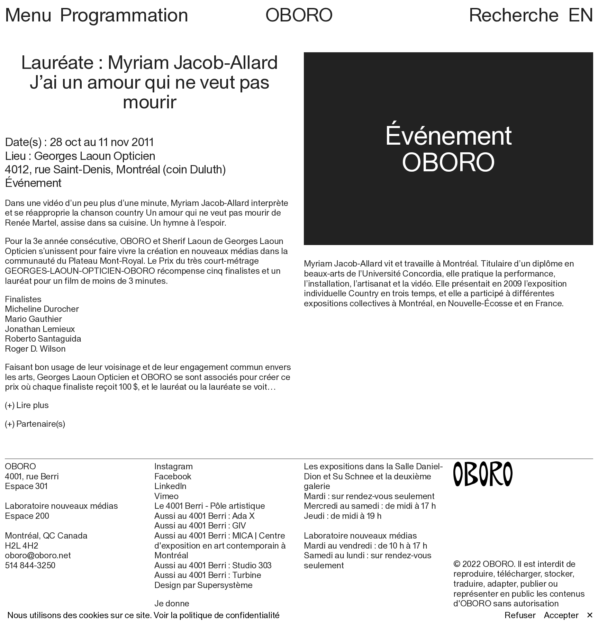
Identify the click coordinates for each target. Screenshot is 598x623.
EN (580, 14)
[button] (149, 424)
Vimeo (166, 496)
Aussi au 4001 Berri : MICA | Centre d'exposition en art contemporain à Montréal (220, 545)
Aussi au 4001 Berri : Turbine (207, 575)
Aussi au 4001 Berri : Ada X (204, 516)
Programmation (124, 14)
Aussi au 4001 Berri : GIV (200, 525)
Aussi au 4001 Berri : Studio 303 (213, 565)
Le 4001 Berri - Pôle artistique (209, 506)
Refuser (520, 615)
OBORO (299, 15)
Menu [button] (30, 14)
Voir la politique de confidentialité (217, 615)
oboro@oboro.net (38, 555)
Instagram (173, 466)
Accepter (561, 615)
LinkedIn (170, 486)
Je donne (171, 603)
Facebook (172, 476)
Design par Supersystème (203, 585)
